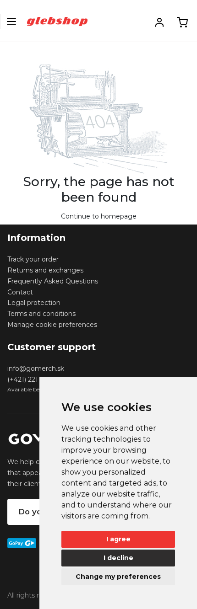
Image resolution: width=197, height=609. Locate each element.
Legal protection (33, 303)
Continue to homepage (99, 216)
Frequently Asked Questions (52, 281)
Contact (20, 292)
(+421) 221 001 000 (37, 379)
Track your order (33, 259)
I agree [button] (118, 539)
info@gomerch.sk (35, 368)
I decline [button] (118, 558)
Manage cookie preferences (52, 325)
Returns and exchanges (45, 270)
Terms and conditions (41, 314)
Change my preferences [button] (118, 576)
